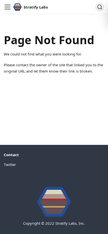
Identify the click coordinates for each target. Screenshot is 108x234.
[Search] (99, 7)
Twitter (10, 164)
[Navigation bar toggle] (7, 7)
